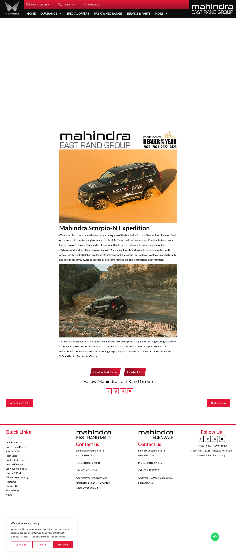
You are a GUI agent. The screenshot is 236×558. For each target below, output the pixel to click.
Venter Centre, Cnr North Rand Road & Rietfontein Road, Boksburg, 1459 (93, 482)
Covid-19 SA (220, 445)
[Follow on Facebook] (109, 391)
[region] (41, 535)
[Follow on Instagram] (116, 391)
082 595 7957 (151, 470)
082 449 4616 (89, 470)
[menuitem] (38, 4)
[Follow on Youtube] (130, 391)
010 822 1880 (92, 462)
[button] (220, 193)
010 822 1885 (154, 462)
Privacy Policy (204, 445)
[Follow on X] (123, 391)
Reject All (42, 544)
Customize (21, 544)
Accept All (62, 544)
